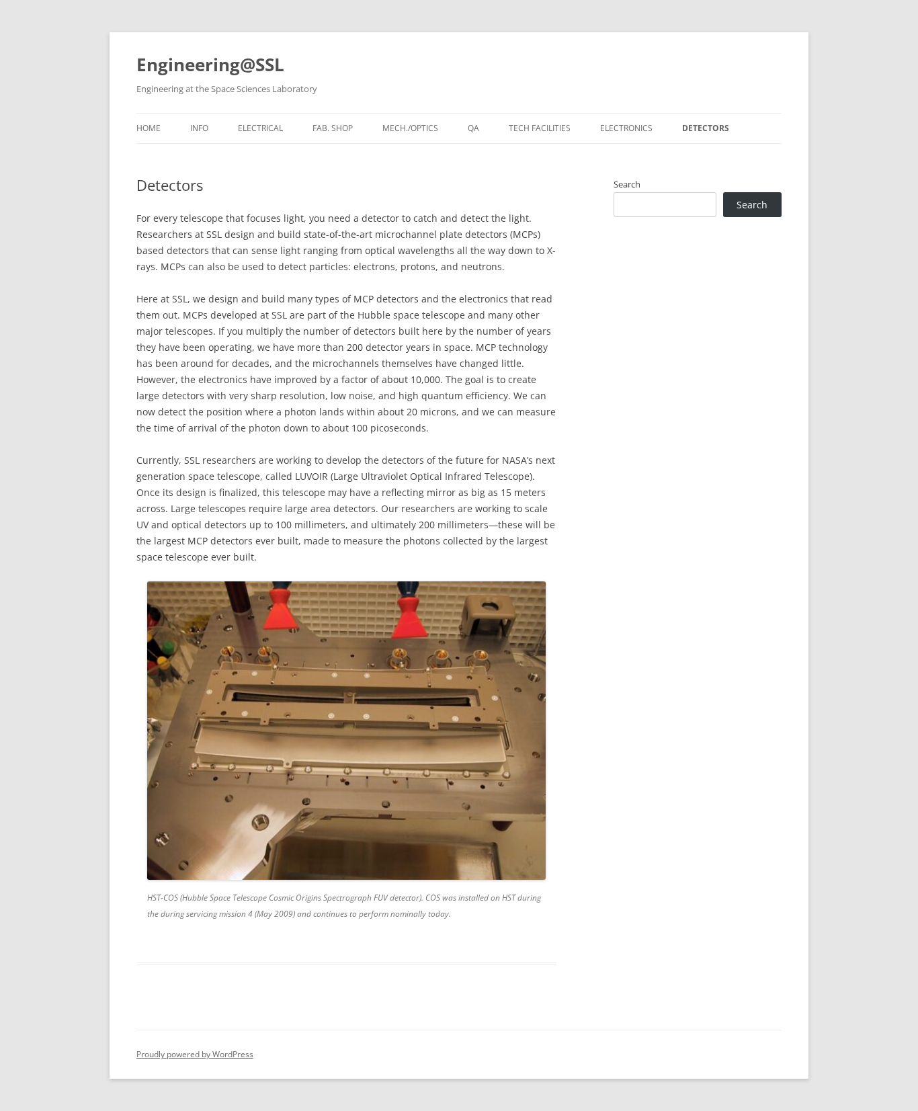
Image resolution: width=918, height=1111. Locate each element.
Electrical (260, 128)
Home (148, 128)
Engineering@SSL (210, 64)
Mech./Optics (410, 128)
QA (473, 128)
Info (199, 128)
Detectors (705, 128)
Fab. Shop (332, 128)
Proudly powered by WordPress (194, 1054)
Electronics (626, 128)
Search (627, 184)
